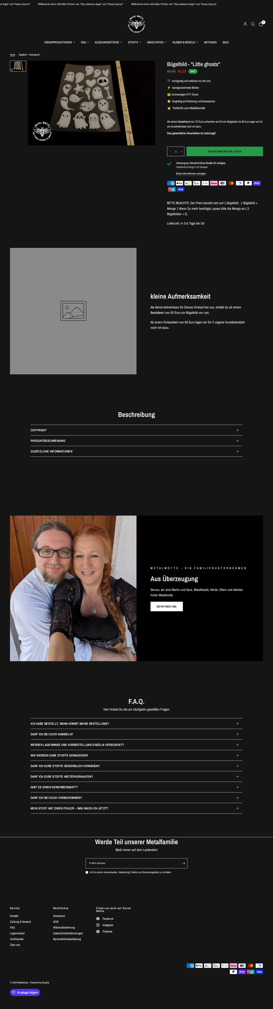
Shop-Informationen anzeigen (191, 173)
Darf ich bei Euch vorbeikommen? (56, 797)
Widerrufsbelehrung (64, 927)
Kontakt (14, 916)
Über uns (15, 945)
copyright (39, 430)
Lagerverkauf (17, 933)
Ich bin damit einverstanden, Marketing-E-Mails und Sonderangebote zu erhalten (130, 872)
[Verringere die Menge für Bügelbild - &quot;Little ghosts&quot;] (170, 151)
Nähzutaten (155, 42)
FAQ (12, 927)
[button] (166, 606)
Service (15, 908)
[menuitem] (59, 42)
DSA (83, 42)
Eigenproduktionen (58, 42)
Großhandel (16, 939)
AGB (55, 922)
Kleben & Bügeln (183, 42)
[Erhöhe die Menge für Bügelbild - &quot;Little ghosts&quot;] (181, 151)
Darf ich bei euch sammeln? (52, 734)
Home (12, 54)
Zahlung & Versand (20, 922)
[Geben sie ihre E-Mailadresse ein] (183, 863)
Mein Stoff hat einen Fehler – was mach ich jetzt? (69, 808)
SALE (226, 42)
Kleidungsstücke (107, 42)
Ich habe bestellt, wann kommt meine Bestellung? (70, 723)
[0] (260, 24)
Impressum (59, 916)
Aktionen (210, 42)
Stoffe (133, 42)
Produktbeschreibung (48, 440)
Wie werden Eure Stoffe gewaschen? (59, 755)
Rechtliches (61, 908)
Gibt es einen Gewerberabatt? (54, 787)
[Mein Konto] (245, 24)
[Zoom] (146, 69)
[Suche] (253, 24)
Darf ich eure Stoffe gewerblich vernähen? (65, 766)
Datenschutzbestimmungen (68, 933)
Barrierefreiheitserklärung (67, 939)
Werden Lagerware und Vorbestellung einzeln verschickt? (77, 745)
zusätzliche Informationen (51, 451)
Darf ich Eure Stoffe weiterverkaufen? (62, 776)
